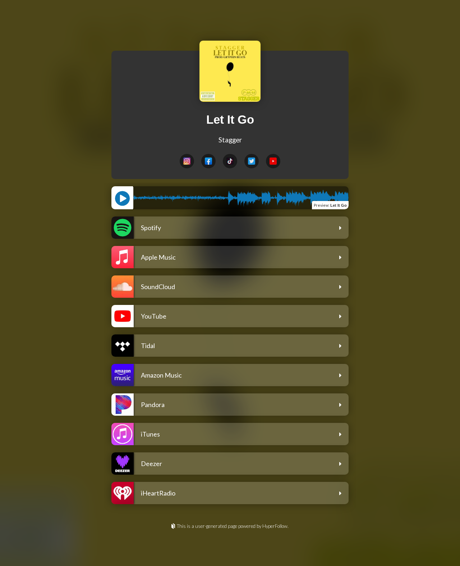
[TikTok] (230, 161)
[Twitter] (251, 161)
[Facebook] (208, 161)
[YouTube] (273, 161)
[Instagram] (187, 161)
